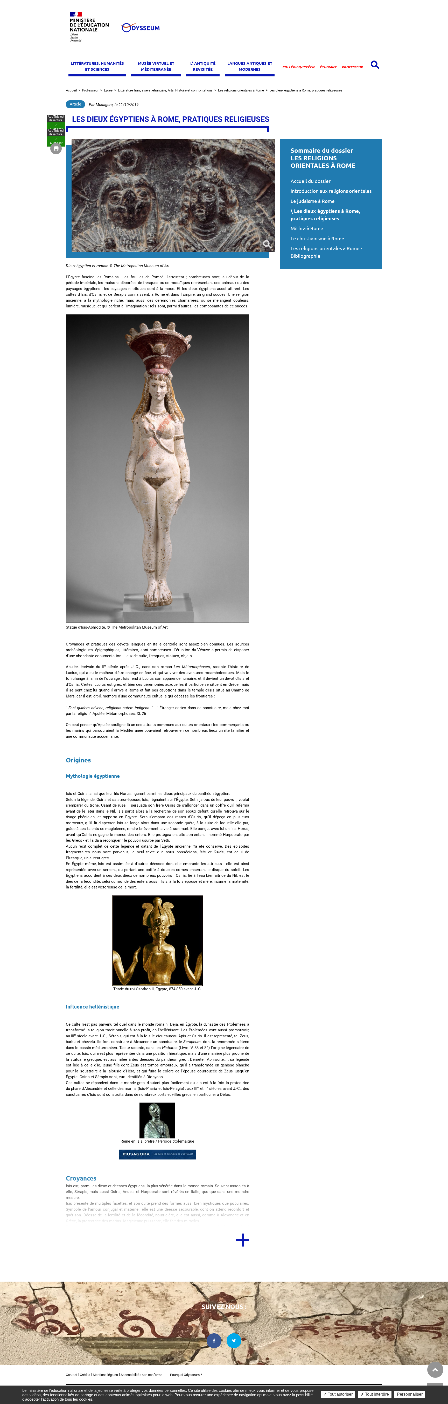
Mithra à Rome (307, 228)
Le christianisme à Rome (317, 238)
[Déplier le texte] (242, 1240)
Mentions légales (105, 1375)
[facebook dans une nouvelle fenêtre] (214, 1340)
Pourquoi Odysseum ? (186, 1375)
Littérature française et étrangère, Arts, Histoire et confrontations (165, 90)
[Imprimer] (56, 148)
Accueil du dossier (311, 181)
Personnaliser (410, 1394)
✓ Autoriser (56, 127)
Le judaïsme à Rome (313, 201)
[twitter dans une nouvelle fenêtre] (234, 1340)
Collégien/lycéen (298, 67)
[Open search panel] (375, 65)
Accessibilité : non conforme (141, 1375)
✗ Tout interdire (375, 1394)
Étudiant (328, 67)
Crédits (85, 1375)
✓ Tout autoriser (338, 1394)
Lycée (108, 90)
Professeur (352, 67)
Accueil (71, 90)
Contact (71, 1375)
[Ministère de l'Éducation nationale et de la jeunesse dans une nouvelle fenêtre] (92, 28)
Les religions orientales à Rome (241, 90)
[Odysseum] (140, 27)
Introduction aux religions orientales (331, 191)
